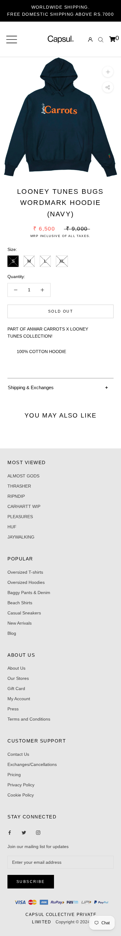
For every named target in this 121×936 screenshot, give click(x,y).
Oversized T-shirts (25, 572)
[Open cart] (112, 39)
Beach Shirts (19, 602)
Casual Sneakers (24, 612)
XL (62, 261)
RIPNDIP (16, 496)
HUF (11, 526)
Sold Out (60, 311)
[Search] (101, 39)
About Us (16, 668)
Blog (11, 633)
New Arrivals (19, 623)
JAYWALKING (20, 537)
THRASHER (19, 486)
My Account (18, 698)
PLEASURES (20, 516)
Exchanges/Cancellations (32, 764)
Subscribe (30, 882)
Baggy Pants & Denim (28, 592)
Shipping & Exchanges (31, 387)
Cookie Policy (20, 794)
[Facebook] (9, 832)
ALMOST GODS (23, 475)
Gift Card (16, 688)
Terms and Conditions (28, 719)
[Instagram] (24, 832)
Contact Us (18, 754)
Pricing (14, 774)
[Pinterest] (38, 832)
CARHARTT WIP (23, 506)
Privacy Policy (20, 784)
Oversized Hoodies (26, 582)
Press (13, 708)
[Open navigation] (12, 39)
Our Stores (18, 678)
